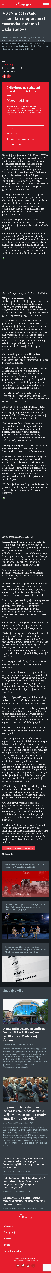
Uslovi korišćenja (18, 1261)
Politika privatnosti (32, 1261)
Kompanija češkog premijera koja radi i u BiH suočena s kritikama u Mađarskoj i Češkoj (24, 1034)
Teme (7, 1244)
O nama (8, 1225)
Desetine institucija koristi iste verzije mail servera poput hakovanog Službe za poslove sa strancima (25, 950)
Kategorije (10, 1232)
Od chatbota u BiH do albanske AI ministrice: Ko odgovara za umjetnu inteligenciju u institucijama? (24, 1182)
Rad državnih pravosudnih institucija (19, 848)
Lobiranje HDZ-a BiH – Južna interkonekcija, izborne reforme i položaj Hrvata (24, 1201)
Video (46, 4)
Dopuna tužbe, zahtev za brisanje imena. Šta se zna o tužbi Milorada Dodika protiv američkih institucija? (24, 1112)
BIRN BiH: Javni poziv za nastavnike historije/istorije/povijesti (24, 865)
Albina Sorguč (8, 64)
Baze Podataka (12, 1250)
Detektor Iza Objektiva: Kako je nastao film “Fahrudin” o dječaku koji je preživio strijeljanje (25, 907)
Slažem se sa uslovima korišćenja (21, 139)
